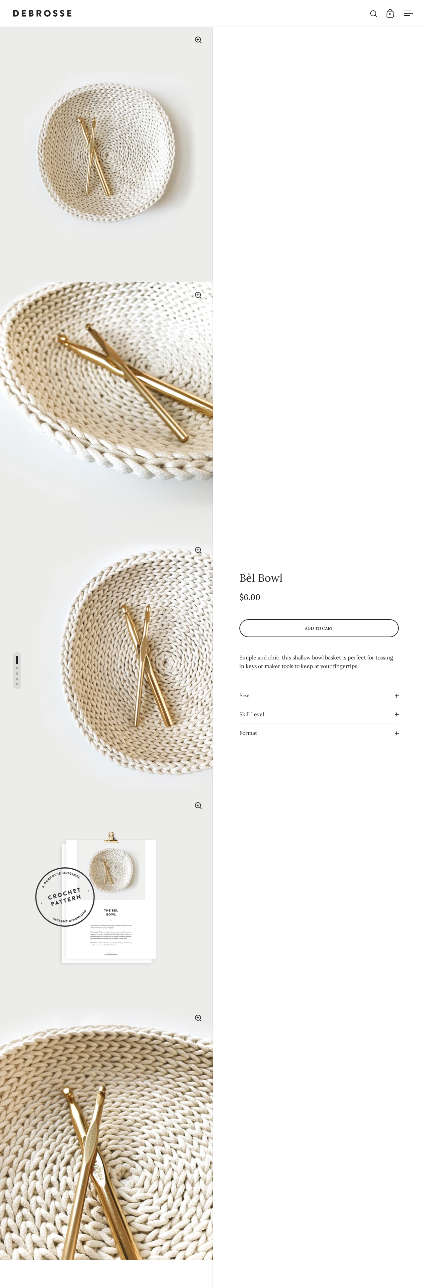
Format (248, 733)
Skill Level (251, 714)
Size (244, 695)
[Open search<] (373, 13)
